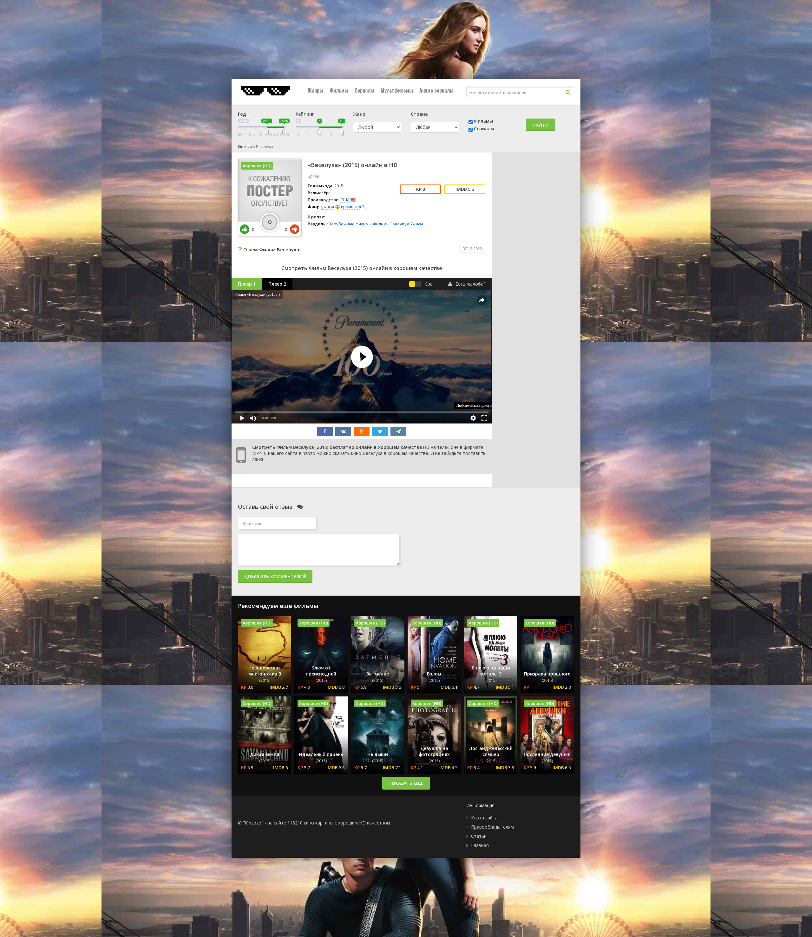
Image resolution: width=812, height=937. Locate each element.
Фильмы (339, 90)
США (345, 200)
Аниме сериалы (436, 90)
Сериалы (364, 90)
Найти (541, 125)
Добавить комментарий (275, 576)
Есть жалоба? (470, 284)
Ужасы (416, 224)
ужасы (327, 207)
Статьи (479, 836)
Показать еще (406, 783)
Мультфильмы (397, 90)
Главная (480, 845)
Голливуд (399, 224)
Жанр (359, 114)
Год (242, 114)
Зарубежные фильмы (350, 224)
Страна (419, 114)
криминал (351, 207)
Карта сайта (484, 818)
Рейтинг (305, 114)
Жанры (315, 90)
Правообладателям (492, 827)
